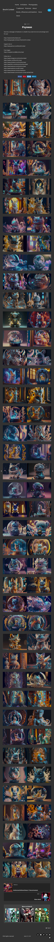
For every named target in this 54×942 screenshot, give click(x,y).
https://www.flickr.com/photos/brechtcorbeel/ (16, 64)
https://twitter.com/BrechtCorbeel (13, 60)
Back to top (27, 936)
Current (28, 24)
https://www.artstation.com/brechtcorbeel (15, 62)
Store (40, 12)
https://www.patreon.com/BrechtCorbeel (14, 46)
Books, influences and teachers (26, 12)
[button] (48, 928)
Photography (33, 5)
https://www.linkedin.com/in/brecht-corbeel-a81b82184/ (18, 72)
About (35, 8)
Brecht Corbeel (8, 9)
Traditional (20, 8)
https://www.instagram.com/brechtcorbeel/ (15, 58)
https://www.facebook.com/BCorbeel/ (14, 68)
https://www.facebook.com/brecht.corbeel (15, 66)
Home (17, 5)
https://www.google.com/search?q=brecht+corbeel (17, 40)
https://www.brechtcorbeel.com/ (12, 38)
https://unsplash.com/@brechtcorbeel (14, 52)
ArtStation (23, 5)
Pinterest (28, 8)
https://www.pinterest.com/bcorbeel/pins (14, 70)
